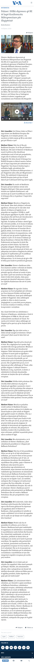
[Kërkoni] (29, 660)
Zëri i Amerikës (10, 108)
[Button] (29, 33)
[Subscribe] (28, 647)
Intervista (5, 8)
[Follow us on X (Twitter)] (7, 647)
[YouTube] (21, 660)
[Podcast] (23, 647)
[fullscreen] (31, 119)
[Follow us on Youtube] (11, 647)
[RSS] (19, 647)
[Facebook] (13, 660)
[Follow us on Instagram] (15, 647)
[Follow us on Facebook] (3, 647)
